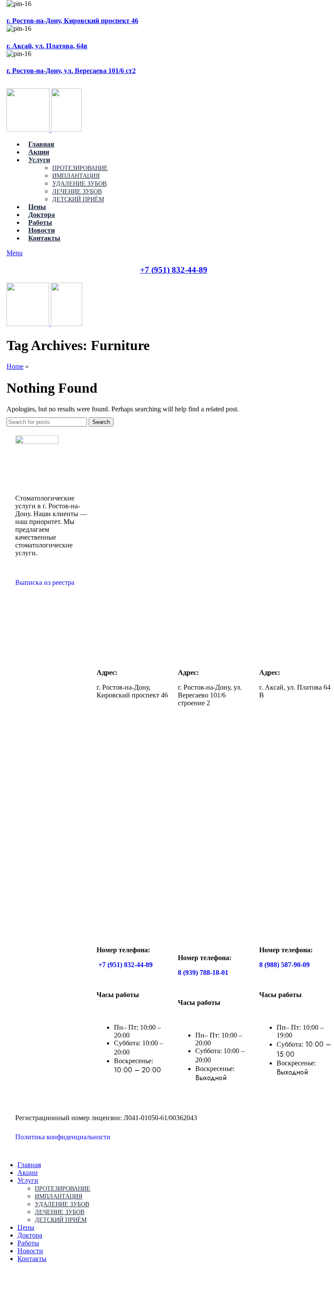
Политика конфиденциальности (66, 1137)
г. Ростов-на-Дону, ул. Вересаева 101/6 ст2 (71, 70)
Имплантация (76, 176)
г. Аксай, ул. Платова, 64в (47, 46)
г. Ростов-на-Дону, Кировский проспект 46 (72, 20)
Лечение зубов (77, 191)
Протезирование (80, 168)
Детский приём (78, 199)
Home (15, 366)
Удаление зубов (79, 183)
